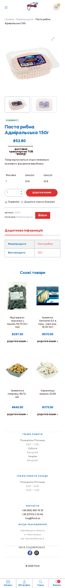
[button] (52, 39)
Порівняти (13, 202)
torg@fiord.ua (32, 518)
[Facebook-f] (30, 553)
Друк (44, 215)
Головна (9, 19)
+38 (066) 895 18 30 (32, 510)
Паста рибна (45, 244)
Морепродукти (24, 19)
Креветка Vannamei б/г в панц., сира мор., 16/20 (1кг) (47, 322)
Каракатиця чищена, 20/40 (47, 392)
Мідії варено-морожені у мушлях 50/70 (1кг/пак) (17, 322)
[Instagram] (36, 553)
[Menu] (8, 7)
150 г (40, 253)
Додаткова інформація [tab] (24, 230)
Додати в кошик (41, 193)
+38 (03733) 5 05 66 (32, 514)
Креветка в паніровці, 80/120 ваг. (17, 394)
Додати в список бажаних (39, 202)
